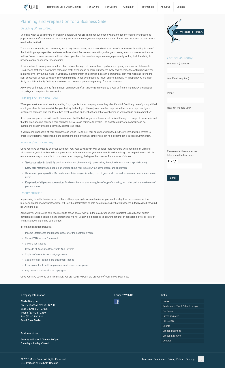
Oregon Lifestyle (172, 335)
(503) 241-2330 (37, 312)
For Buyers (168, 311)
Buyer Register (171, 316)
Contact (167, 340)
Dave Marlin (34, 320)
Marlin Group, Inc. (30, 301)
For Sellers (168, 321)
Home (166, 301)
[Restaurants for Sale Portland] (185, 42)
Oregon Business (172, 330)
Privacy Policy (175, 359)
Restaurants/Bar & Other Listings (180, 306)
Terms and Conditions (153, 359)
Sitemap (190, 359)
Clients (166, 325)
